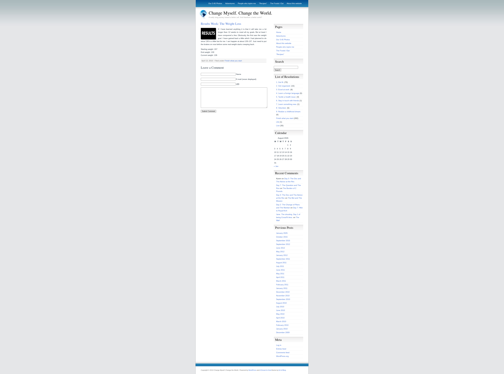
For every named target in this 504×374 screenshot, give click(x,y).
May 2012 (280, 252)
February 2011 (282, 285)
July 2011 (280, 266)
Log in (278, 345)
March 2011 (281, 281)
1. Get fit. (280, 82)
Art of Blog (282, 370)
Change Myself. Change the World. (240, 13)
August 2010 (281, 303)
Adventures (230, 3)
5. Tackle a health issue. (286, 97)
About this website (294, 3)
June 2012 (280, 248)
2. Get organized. (283, 86)
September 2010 (283, 299)
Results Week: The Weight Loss (221, 23)
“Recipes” (263, 3)
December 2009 (283, 332)
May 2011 (280, 274)
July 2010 (280, 307)
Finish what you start (233, 61)
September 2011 (283, 259)
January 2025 (282, 233)
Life (277, 122)
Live (278, 126)
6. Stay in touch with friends (287, 100)
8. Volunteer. (281, 108)
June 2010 (280, 310)
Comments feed (282, 352)
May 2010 (280, 314)
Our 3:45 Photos (215, 3)
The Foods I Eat (277, 3)
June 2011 (280, 270)
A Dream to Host (265, 370)
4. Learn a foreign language (287, 93)
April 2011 (280, 277)
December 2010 (283, 292)
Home (278, 32)
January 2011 (281, 288)
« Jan (276, 166)
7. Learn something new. (286, 104)
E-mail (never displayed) (246, 79)
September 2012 (283, 244)
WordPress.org (282, 356)
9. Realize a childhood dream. (288, 112)
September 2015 (283, 241)
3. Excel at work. (283, 89)
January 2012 (282, 255)
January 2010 (282, 329)
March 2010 (281, 321)
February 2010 (282, 325)
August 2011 (281, 263)
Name (238, 74)
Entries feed (281, 349)
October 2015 (282, 237)
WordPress (252, 370)
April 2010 (280, 318)
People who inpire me (247, 3)
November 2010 (283, 296)
